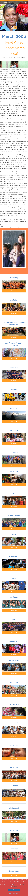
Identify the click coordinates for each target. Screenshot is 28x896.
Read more (14, 291)
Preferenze (16, 884)
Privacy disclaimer (14, 893)
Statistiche (24, 884)
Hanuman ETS (6, 2)
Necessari (8, 884)
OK (14, 890)
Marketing (14, 886)
